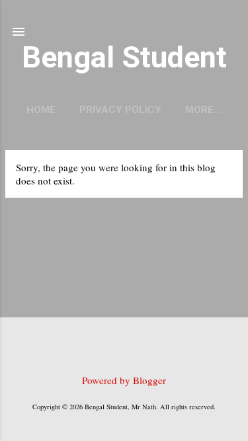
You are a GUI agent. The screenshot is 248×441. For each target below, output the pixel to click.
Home (41, 110)
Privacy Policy (120, 110)
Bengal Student (124, 57)
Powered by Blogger (124, 380)
